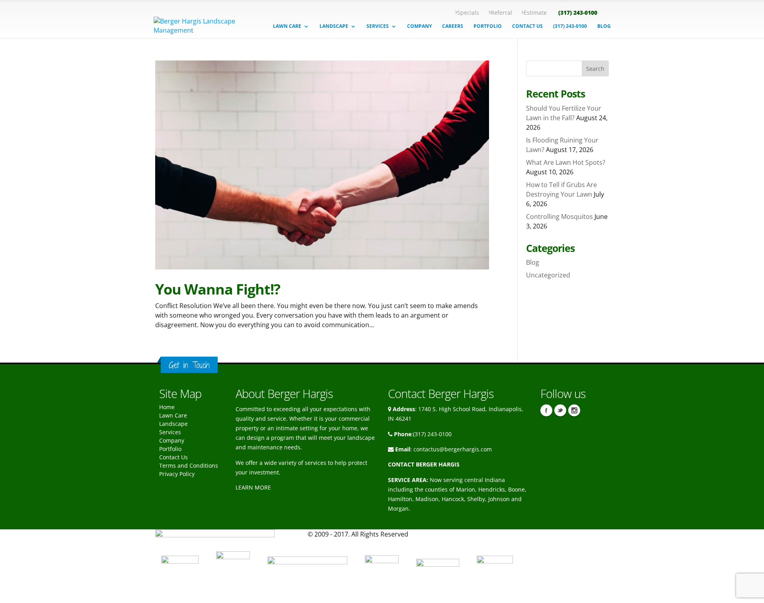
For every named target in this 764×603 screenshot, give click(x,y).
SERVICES (377, 26)
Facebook (546, 410)
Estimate (535, 12)
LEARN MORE (253, 487)
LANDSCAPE (334, 26)
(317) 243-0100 (577, 12)
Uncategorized (548, 275)
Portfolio (170, 449)
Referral (501, 12)
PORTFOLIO (488, 26)
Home (167, 407)
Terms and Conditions (188, 465)
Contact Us (173, 457)
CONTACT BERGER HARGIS (424, 464)
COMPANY (419, 26)
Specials (468, 12)
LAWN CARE (287, 26)
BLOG (604, 26)
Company (171, 440)
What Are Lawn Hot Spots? (565, 162)
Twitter (560, 410)
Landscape (173, 423)
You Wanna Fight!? (217, 289)
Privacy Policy (177, 474)
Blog (532, 262)
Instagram (574, 410)
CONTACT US (527, 26)
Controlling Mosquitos (559, 216)
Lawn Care (173, 415)
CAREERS (452, 26)
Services (170, 432)
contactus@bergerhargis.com (452, 449)
